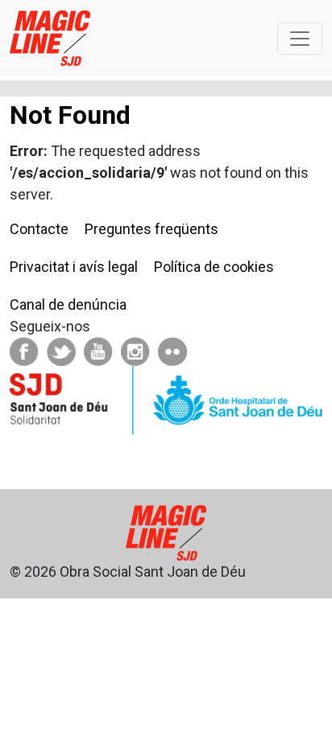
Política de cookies (214, 266)
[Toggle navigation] (299, 39)
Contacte (39, 228)
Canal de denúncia (68, 304)
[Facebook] (24, 350)
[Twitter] (61, 350)
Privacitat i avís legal (74, 266)
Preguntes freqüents (151, 228)
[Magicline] (50, 38)
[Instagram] (135, 350)
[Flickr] (172, 350)
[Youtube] (98, 350)
